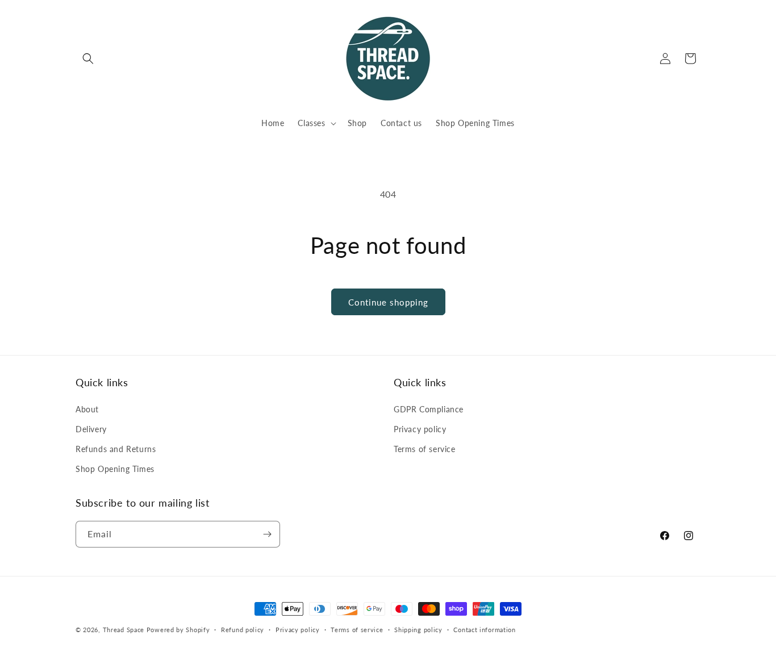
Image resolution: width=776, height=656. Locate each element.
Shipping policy (418, 629)
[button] (88, 58)
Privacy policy (420, 429)
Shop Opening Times (115, 469)
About (87, 409)
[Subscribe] (267, 534)
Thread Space (123, 629)
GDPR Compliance (429, 409)
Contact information (484, 629)
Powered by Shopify (178, 629)
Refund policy (242, 629)
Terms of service (425, 449)
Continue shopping (388, 302)
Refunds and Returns (116, 449)
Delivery (91, 429)
